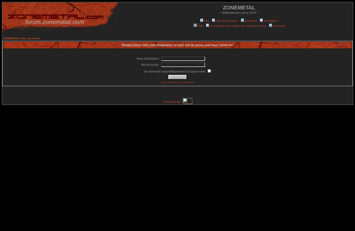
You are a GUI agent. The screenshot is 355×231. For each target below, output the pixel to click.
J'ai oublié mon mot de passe (177, 82)
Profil (200, 25)
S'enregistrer (270, 20)
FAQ (206, 20)
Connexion (279, 25)
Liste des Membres (227, 20)
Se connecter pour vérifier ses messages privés (238, 25)
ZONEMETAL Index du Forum (22, 38)
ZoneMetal (251, 20)
